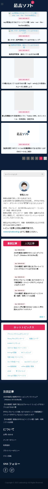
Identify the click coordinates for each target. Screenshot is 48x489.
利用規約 (6, 445)
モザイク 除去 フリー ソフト (17, 348)
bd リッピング (26, 352)
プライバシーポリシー (11, 450)
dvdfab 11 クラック (13, 343)
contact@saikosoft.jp (11, 232)
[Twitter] (11, 470)
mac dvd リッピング (31, 362)
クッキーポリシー (9, 440)
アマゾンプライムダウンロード (18, 334)
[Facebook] (5, 470)
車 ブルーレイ (20, 371)
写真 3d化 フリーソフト (15, 357)
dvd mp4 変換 (11, 352)
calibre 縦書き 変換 (27, 366)
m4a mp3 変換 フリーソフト (16, 376)
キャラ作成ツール (13, 362)
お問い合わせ (8, 434)
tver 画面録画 (11, 366)
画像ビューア (33, 338)
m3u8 (9, 371)
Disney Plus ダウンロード (15, 338)
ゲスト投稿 (7, 456)
